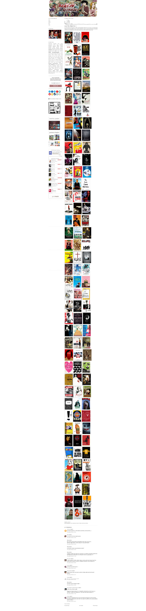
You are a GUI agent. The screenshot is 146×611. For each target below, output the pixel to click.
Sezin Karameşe (54, 174)
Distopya (57, 48)
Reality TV (61, 62)
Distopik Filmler (51, 47)
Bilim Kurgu (60, 46)
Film (49, 19)
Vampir (61, 65)
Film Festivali (60, 50)
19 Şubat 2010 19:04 (71, 562)
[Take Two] (50, 167)
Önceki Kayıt (95, 605)
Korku (62, 57)
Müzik (57, 59)
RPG (49, 62)
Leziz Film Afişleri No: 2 (70, 26)
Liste (49, 24)
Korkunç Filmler (51, 58)
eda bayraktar (69, 570)
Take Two (53, 164)
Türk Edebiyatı (51, 64)
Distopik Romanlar (52, 48)
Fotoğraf (61, 52)
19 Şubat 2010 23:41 (71, 579)
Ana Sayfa (81, 605)
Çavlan (68, 522)
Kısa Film (56, 58)
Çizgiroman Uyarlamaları (53, 69)
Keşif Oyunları (60, 56)
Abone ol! (55, 85)
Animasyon (50, 44)
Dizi (49, 23)
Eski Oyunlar (55, 49)
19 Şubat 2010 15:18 (71, 544)
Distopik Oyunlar (59, 47)
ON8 (62, 59)
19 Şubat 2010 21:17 (71, 574)
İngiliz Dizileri (58, 71)
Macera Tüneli (50, 59)
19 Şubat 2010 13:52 (71, 532)
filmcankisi (69, 558)
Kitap (49, 21)
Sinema (86, 523)
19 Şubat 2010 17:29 (71, 556)
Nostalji (59, 59)
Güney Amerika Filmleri (56, 54)
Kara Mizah (53, 56)
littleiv (68, 534)
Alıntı (58, 43)
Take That (53, 165)
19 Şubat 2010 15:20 (71, 549)
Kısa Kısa (60, 58)
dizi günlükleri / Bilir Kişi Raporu (72, 587)
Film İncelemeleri (53, 52)
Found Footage (51, 53)
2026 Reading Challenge (55, 150)
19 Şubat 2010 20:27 (71, 568)
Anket (58, 44)
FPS (58, 49)
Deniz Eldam (53, 180)
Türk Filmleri (57, 64)
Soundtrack (61, 63)
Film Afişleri (73, 523)
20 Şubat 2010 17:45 (71, 593)
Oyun (49, 22)
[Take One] (50, 171)
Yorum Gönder (67, 603)
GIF (58, 53)
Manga (55, 59)
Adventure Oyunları (52, 43)
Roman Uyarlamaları (53, 63)
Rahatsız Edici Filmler (54, 62)
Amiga (62, 43)
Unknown (68, 529)
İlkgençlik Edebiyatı (52, 71)
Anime (54, 44)
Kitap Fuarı (53, 57)
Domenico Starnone (54, 161)
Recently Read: (55, 158)
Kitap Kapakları (57, 57)
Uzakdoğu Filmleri (55, 65)
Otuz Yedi (53, 173)
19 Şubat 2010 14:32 (71, 537)
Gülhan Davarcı (54, 191)
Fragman (55, 53)
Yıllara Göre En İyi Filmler (57, 68)
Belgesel (54, 46)
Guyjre (68, 577)
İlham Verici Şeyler (80, 523)
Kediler (56, 56)
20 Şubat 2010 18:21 (71, 601)
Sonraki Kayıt (66, 605)
